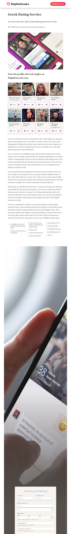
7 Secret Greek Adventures (36, 232)
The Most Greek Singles (35, 235)
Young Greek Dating (52, 226)
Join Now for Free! (58, 4)
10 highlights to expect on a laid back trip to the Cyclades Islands (17, 226)
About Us (49, 235)
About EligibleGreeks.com (54, 229)
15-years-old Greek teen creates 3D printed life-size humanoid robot (36, 224)
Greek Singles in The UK (53, 223)
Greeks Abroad (33, 229)
